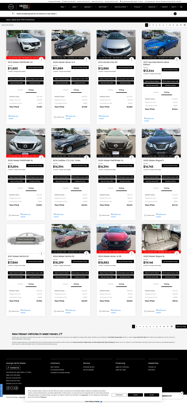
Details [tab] (20, 90)
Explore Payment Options (17, 79)
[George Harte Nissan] (23, 7)
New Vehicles (55, 367)
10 (177, 25)
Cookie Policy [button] (84, 395)
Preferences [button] (43, 397)
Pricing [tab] (31, 90)
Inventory (55, 363)
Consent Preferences (1, 390)
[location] (120, 1)
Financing (120, 363)
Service (86, 363)
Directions (151, 370)
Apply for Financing (122, 367)
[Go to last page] (185, 25)
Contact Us (14, 368)
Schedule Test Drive (35, 83)
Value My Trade (121, 370)
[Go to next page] (181, 25)
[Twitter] (12, 388)
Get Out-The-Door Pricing (35, 67)
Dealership (153, 363)
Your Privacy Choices (92, 401)
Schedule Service (88, 367)
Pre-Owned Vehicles (57, 370)
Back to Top (181, 326)
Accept (152, 395)
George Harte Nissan (12, 397)
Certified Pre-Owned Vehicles (60, 372)
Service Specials (88, 370)
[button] (41, 59)
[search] (181, 7)
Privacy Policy (23, 397)
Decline (135, 395)
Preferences (119, 395)
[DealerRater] (16, 388)
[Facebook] (8, 388)
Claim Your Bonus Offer (16, 83)
